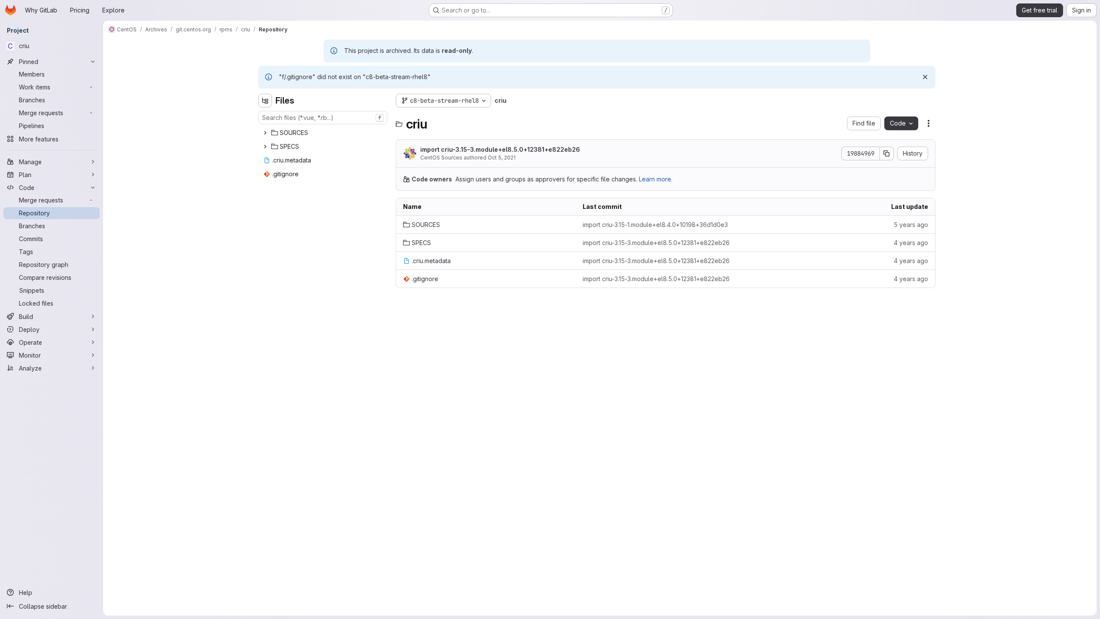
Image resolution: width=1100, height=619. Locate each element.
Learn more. (655, 179)
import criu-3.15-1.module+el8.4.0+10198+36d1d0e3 (655, 224)
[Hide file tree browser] (265, 100)
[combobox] (322, 117)
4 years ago (911, 242)
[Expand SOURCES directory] (265, 133)
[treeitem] (323, 133)
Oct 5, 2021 (502, 157)
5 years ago (911, 224)
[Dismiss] (925, 77)
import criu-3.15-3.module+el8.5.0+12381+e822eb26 (500, 149)
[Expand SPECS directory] (265, 146)
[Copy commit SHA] (887, 153)
